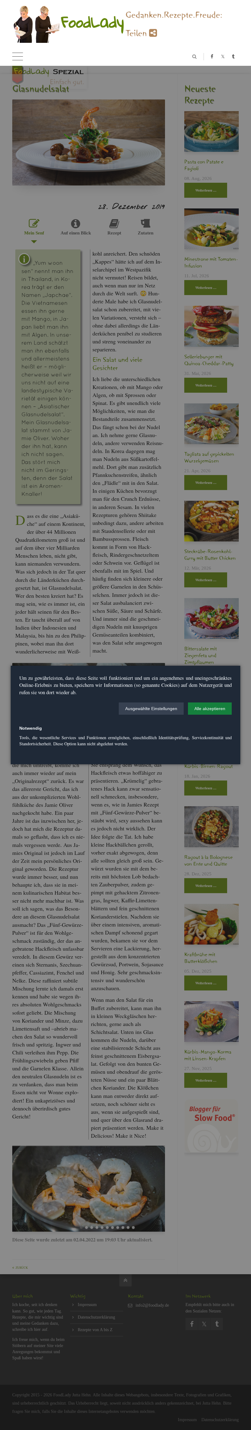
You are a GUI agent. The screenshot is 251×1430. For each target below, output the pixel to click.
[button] (151, 708)
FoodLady (92, 21)
